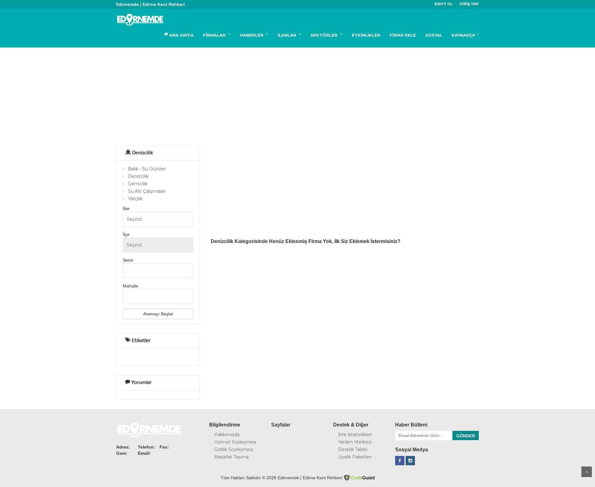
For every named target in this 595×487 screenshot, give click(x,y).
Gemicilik (138, 184)
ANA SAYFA (181, 35)
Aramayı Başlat (158, 313)
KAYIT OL (443, 4)
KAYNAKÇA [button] (463, 35)
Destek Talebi (353, 449)
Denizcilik (138, 176)
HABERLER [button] (252, 35)
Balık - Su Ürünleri (147, 169)
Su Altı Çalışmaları (146, 191)
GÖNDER (465, 435)
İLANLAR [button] (288, 35)
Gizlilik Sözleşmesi (233, 449)
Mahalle (130, 285)
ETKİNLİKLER (366, 35)
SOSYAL (433, 35)
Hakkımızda (227, 434)
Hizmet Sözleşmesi (235, 442)
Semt (128, 260)
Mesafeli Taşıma (231, 457)
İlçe (126, 234)
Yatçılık (135, 198)
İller (126, 208)
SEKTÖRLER (325, 35)
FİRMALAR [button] (215, 35)
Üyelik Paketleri (355, 457)
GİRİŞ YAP (469, 4)
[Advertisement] (297, 94)
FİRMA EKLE (403, 35)
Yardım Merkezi (355, 442)
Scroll (586, 472)
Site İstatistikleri (355, 434)
